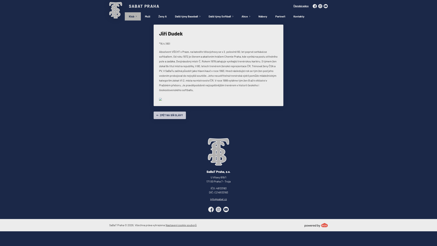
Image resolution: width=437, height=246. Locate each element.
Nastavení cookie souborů (181, 225)
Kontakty (298, 16)
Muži (147, 16)
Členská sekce (301, 6)
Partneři (280, 16)
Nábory (262, 16)
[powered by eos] (316, 225)
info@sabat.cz (218, 199)
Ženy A (162, 16)
